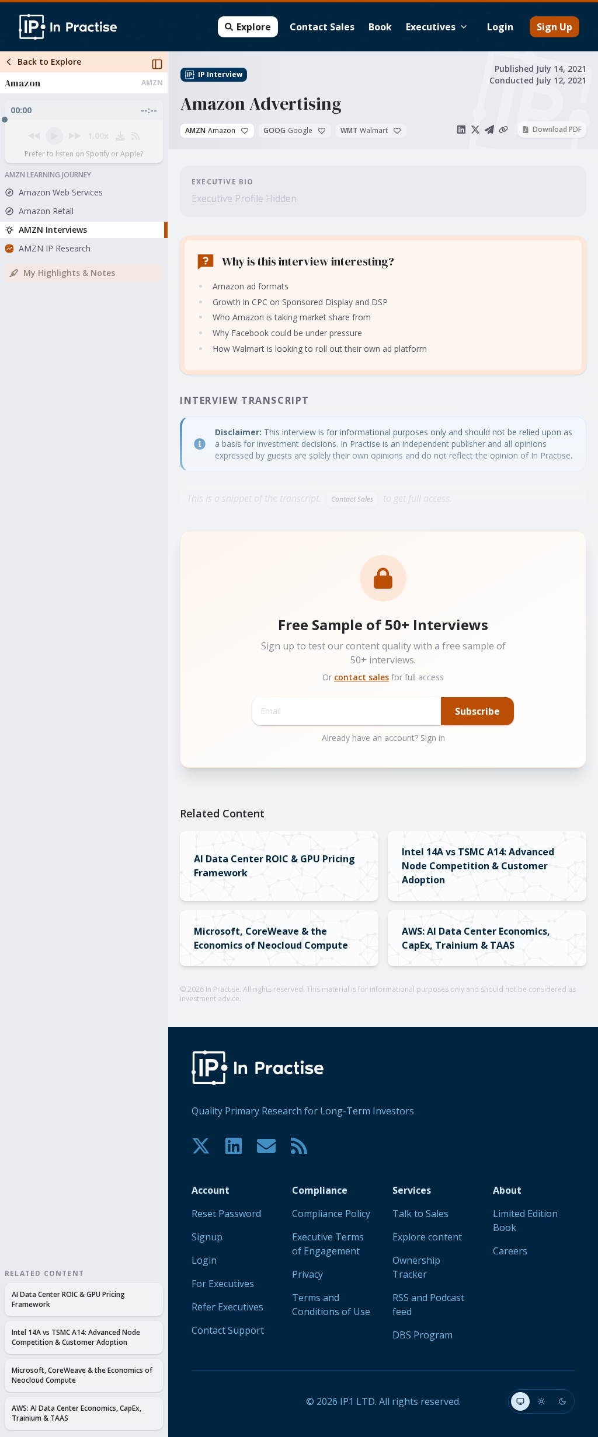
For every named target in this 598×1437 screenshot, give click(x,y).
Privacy (307, 1274)
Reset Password (226, 1213)
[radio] (520, 1401)
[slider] (84, 116)
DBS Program (422, 1334)
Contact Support (228, 1330)
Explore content (427, 1236)
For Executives (223, 1283)
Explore (254, 26)
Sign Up (554, 26)
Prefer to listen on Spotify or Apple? (84, 154)
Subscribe (477, 711)
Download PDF (557, 129)
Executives (431, 26)
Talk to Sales (420, 1213)
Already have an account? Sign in (383, 737)
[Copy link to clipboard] (503, 129)
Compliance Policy (331, 1213)
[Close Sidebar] (157, 64)
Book (380, 26)
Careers (510, 1250)
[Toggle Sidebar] (167, 744)
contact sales (361, 677)
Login (500, 26)
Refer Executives (227, 1306)
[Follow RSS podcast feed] (135, 136)
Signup (207, 1236)
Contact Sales (322, 26)
